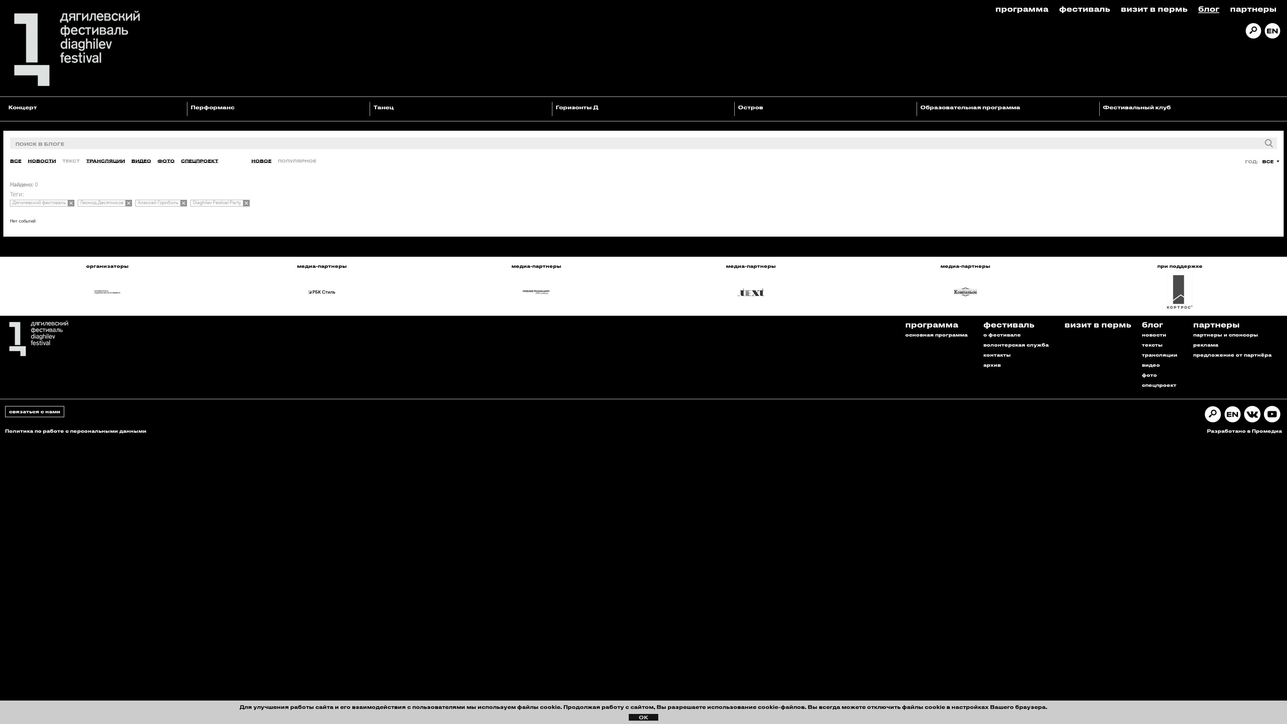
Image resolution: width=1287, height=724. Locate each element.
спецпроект (1159, 385)
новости (1154, 335)
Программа (1021, 8)
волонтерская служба (1016, 345)
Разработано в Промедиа (1244, 431)
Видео (141, 160)
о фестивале (1002, 335)
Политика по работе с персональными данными (75, 431)
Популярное (297, 160)
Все (15, 160)
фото (1149, 375)
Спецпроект (199, 160)
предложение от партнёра (1232, 355)
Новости (42, 160)
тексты (1152, 345)
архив (992, 365)
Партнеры (1253, 8)
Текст (71, 160)
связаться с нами (34, 411)
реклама (1205, 345)
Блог (1208, 8)
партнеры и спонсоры (1225, 335)
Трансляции (105, 160)
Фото (166, 160)
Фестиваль (1084, 8)
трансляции (1159, 355)
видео (1151, 365)
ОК (643, 717)
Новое (261, 160)
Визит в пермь (1154, 8)
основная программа (936, 335)
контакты (997, 355)
